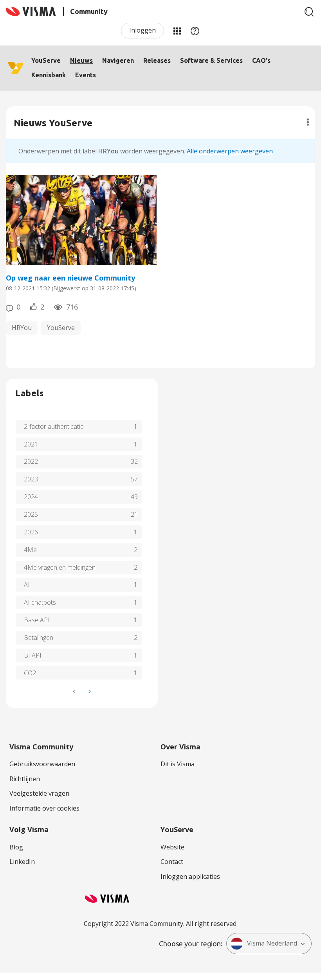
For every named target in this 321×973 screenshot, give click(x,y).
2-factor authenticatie (54, 426)
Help (195, 31)
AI (27, 584)
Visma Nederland (272, 943)
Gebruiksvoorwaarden (42, 764)
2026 (31, 532)
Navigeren (118, 60)
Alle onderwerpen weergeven (230, 151)
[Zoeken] (309, 12)
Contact (171, 861)
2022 (31, 461)
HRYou (22, 327)
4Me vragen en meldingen (60, 567)
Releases (157, 60)
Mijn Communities (177, 31)
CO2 (30, 673)
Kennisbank (48, 74)
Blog (16, 847)
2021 (31, 444)
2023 (31, 479)
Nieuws (81, 60)
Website (172, 847)
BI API (32, 655)
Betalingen (38, 637)
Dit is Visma (177, 764)
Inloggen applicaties (190, 876)
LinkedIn (22, 861)
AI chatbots (40, 602)
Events (85, 74)
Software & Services (211, 60)
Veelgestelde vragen (39, 793)
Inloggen (142, 30)
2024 (31, 496)
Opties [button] (308, 122)
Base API (37, 620)
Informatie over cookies (44, 808)
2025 (31, 514)
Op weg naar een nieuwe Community (70, 277)
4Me (30, 549)
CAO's (261, 60)
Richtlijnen (24, 778)
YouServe (46, 60)
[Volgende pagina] (89, 691)
